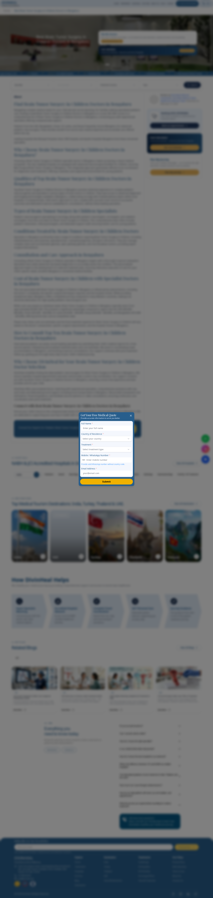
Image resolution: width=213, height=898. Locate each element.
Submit (106, 481)
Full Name (87, 423)
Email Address (89, 468)
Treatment (87, 444)
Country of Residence (92, 434)
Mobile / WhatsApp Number (95, 455)
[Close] (131, 416)
